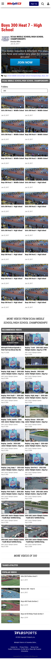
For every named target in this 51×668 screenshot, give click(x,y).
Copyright (23, 637)
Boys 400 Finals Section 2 (29, 601)
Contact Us (14, 647)
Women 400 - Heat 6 (28, 589)
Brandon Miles (15, 42)
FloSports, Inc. (31, 637)
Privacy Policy (24, 647)
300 (47, 76)
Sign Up (34, 4)
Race (43, 76)
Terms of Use (34, 647)
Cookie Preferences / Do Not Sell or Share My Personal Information (24, 650)
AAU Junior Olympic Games (33, 352)
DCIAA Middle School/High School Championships (27, 37)
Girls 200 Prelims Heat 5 (29, 576)
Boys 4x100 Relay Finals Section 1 (32, 614)
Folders (4, 86)
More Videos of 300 (25, 555)
